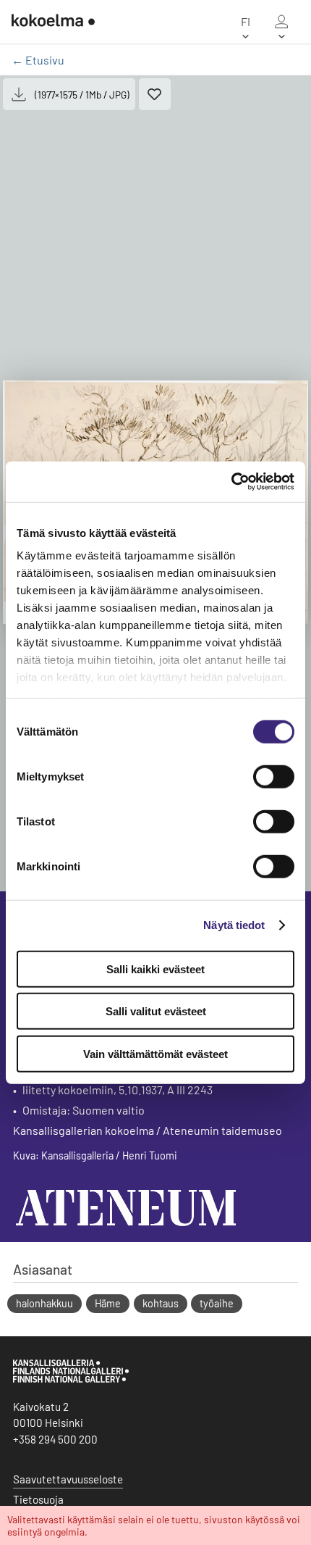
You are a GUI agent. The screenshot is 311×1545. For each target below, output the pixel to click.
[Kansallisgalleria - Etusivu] (53, 21)
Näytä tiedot (234, 925)
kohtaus (160, 1303)
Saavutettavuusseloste (68, 1479)
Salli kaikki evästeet (155, 968)
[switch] (273, 776)
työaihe (217, 1303)
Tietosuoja (38, 1499)
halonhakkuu (44, 1303)
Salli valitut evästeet (156, 1011)
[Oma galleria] (281, 21)
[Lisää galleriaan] (155, 94)
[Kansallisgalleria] (71, 1379)
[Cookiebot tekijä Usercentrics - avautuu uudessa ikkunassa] (231, 481)
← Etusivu (38, 60)
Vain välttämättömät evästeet (155, 1053)
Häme (108, 1303)
